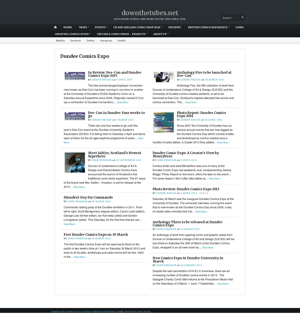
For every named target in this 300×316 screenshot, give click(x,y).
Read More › (123, 102)
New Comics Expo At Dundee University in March (188, 259)
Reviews (174, 27)
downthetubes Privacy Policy (66, 311)
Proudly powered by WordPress (99, 311)
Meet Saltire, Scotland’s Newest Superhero (114, 154)
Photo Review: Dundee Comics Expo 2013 (186, 189)
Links (239, 27)
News (83, 27)
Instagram (106, 40)
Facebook (75, 40)
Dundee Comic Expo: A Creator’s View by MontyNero (186, 154)
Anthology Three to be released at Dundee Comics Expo (187, 223)
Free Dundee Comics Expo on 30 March (96, 235)
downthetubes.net (150, 13)
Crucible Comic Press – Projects (121, 34)
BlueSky (60, 40)
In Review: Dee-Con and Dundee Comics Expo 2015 (114, 74)
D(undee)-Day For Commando (88, 197)
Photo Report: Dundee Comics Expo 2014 (201, 114)
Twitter (90, 40)
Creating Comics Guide (72, 34)
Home (67, 27)
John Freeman (102, 160)
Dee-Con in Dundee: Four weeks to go (116, 114)
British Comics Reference (207, 27)
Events (100, 27)
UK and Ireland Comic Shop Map (137, 27)
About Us (159, 34)
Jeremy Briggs (102, 79)
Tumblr (122, 40)
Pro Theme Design (141, 311)
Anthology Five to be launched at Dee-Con (204, 74)
